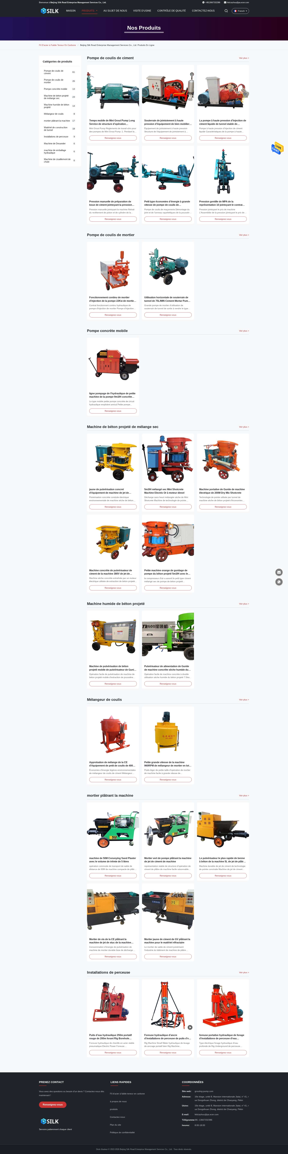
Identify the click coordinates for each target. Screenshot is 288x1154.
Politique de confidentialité (122, 1132)
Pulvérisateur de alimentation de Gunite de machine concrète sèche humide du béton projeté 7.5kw (166, 669)
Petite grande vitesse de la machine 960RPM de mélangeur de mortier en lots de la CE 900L (167, 765)
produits (114, 1109)
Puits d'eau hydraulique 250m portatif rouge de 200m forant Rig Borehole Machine (110, 1038)
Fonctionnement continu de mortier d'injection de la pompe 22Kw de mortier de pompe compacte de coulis (112, 300)
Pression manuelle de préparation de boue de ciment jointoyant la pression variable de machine (110, 205)
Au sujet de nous (115, 10)
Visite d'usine (142, 10)
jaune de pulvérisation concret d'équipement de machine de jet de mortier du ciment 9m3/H (109, 492)
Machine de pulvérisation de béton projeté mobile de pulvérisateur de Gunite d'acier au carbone (112, 669)
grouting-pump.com (204, 1091)
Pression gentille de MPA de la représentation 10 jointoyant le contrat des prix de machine (220, 205)
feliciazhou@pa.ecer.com (238, 2)
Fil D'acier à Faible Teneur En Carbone (57, 45)
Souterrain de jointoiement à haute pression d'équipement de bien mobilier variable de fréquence (166, 124)
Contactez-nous (203, 10)
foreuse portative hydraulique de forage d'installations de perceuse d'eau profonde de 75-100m (221, 1038)
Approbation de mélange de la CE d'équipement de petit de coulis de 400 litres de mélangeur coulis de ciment (111, 765)
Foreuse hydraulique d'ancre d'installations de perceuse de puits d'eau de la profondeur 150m (168, 1038)
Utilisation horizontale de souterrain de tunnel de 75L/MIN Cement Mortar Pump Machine (166, 300)
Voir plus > (244, 58)
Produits (88, 10)
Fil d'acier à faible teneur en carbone (127, 1093)
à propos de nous (118, 1101)
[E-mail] (279, 572)
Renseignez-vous (113, 138)
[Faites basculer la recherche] (226, 11)
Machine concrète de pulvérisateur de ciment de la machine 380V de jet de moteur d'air (110, 573)
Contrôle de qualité (171, 10)
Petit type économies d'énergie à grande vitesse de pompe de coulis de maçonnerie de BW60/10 (167, 205)
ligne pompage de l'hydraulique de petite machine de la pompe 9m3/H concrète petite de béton (112, 396)
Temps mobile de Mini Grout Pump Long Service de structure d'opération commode (112, 124)
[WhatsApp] (279, 581)
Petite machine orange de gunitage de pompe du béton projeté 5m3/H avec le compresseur (166, 573)
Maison (71, 10)
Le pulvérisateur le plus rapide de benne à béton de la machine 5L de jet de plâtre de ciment (222, 861)
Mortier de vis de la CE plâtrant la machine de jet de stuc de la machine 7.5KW (110, 942)
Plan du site (115, 1125)
